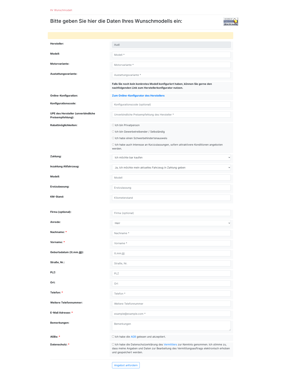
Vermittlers (170, 344)
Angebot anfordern (126, 365)
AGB (133, 336)
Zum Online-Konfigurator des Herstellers (138, 95)
